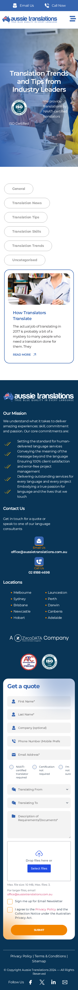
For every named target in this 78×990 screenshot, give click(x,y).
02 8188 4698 (39, 572)
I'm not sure (68, 770)
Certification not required (46, 770)
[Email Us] (39, 541)
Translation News (27, 203)
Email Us (39, 547)
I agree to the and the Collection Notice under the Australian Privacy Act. (43, 913)
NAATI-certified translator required (22, 772)
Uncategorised (24, 260)
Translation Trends (28, 246)
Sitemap (39, 961)
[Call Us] (39, 561)
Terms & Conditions (50, 956)
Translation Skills (26, 231)
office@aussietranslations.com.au (39, 552)
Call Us (39, 568)
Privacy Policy (45, 909)
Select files (39, 868)
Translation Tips (25, 217)
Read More (22, 354)
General (18, 189)
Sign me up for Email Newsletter (39, 901)
